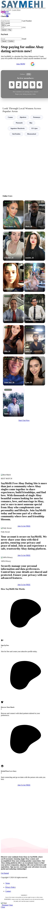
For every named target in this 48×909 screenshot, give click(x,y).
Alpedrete (23, 117)
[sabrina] (13, 277)
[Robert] (13, 308)
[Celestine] (13, 246)
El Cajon (34, 128)
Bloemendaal (31, 134)
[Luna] (34, 370)
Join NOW (20, 64)
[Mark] (34, 214)
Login (6, 11)
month (7, 23)
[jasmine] (34, 246)
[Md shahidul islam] (34, 308)
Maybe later (24, 474)
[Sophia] (34, 277)
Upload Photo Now (25, 470)
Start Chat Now (24, 420)
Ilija (30, 123)
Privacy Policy (10, 887)
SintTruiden (16, 134)
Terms (7, 883)
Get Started (5, 873)
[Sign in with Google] (32, 64)
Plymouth (19, 123)
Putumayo (36, 117)
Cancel (4, 30)
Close (11, 905)
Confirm (11, 41)
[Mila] (13, 339)
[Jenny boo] (13, 370)
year (8, 25)
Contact (8, 891)
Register (7, 13)
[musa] (34, 339)
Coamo (10, 117)
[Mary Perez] (13, 214)
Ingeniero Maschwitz (18, 128)
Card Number (27, 21)
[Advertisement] (24, 164)
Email (24, 39)
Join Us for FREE (24, 526)
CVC (24, 27)
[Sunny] (13, 402)
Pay (9, 30)
